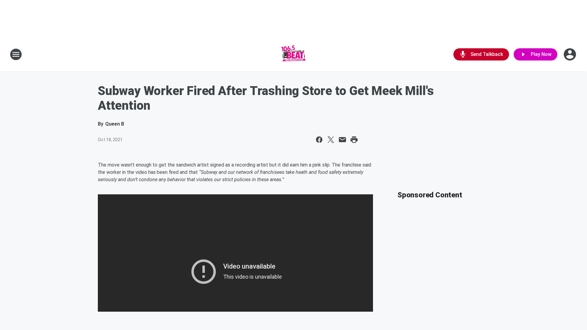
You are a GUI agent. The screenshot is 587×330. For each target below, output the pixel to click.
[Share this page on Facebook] (319, 139)
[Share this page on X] (331, 139)
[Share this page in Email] (342, 139)
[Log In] (570, 54)
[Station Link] (293, 54)
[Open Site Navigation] (16, 54)
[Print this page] (354, 139)
